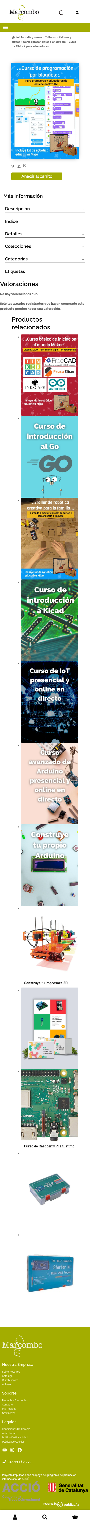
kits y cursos (34, 37)
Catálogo (7, 1375)
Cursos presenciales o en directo (44, 41)
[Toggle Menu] (5, 27)
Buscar (45, 1517)
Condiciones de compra (16, 1429)
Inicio (20, 37)
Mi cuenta (15, 1517)
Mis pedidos (9, 1408)
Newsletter (8, 1413)
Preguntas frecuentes (15, 1400)
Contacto (7, 1404)
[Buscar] (53, 12)
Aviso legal (8, 1433)
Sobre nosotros (11, 1371)
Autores (6, 1384)
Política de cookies (13, 1441)
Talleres (50, 37)
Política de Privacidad (14, 1437)
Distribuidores (10, 1380)
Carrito (75, 1517)
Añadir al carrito (36, 176)
